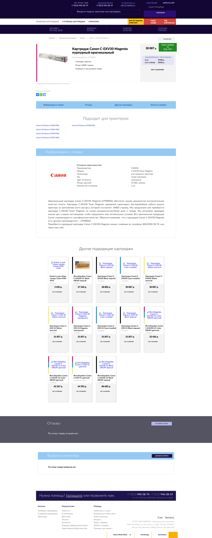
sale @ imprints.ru (128, 5)
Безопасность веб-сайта (104, 514)
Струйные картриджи (73, 22)
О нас (160, 517)
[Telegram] (44, 94)
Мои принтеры (120, 535)
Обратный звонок (105, 3)
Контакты (66, 523)
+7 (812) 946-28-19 (104, 6)
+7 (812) (138, 494)
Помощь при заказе (102, 528)
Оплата (65, 520)
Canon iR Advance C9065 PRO (47, 129)
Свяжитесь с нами (102, 511)
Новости (66, 511)
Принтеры (94, 22)
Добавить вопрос (162, 456)
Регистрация (152, 3)
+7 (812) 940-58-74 (79, 6)
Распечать (167, 39)
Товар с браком (100, 523)
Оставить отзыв (162, 423)
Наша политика (101, 517)
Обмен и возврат (101, 525)
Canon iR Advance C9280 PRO (83, 125)
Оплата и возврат (158, 105)
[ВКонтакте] (37, 94)
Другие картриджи (123, 105)
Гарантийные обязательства (74, 528)
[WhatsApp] (41, 94)
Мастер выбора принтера (136, 22)
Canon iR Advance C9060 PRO (47, 125)
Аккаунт (97, 520)
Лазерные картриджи (47, 22)
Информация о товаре (53, 105)
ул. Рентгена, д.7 (128, 3)
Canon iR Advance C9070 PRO (47, 133)
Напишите (74, 495)
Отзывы (88, 105)
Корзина (160, 13)
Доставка (66, 517)
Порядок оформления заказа (75, 525)
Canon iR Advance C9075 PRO (47, 138)
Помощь (145, 535)
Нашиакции (153, 22)
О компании (67, 514)
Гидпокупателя (169, 22)
